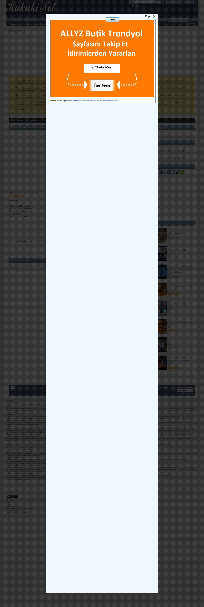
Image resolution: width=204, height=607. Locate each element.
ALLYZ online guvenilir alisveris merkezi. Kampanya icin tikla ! (93, 101)
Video (112, 20)
